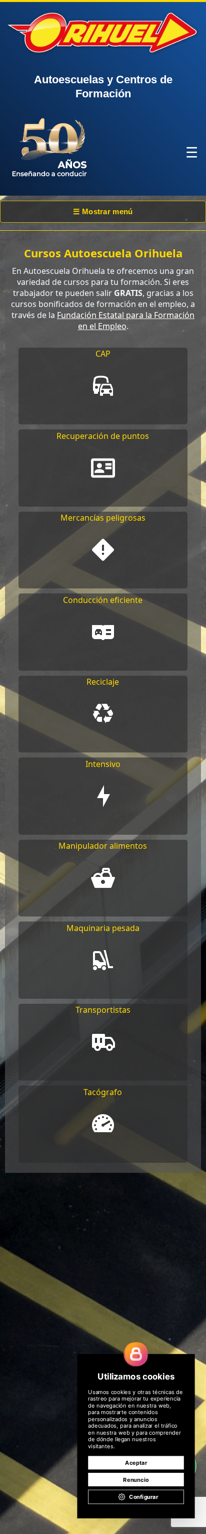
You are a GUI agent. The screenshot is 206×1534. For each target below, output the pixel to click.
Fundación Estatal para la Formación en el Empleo (125, 321)
